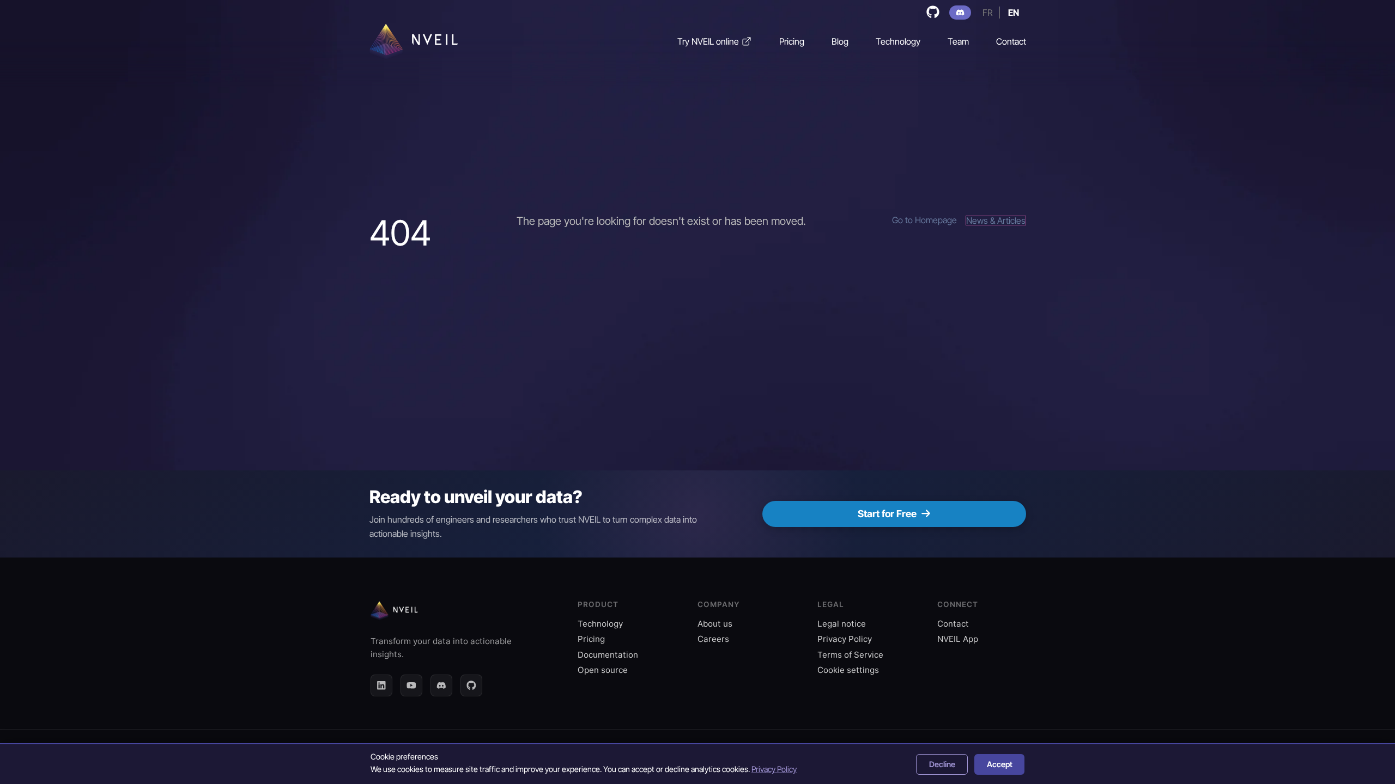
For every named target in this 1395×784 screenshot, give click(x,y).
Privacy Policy (844, 639)
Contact (953, 623)
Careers (713, 639)
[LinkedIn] (381, 685)
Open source (603, 670)
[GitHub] (471, 685)
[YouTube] (411, 685)
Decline (942, 764)
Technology (600, 623)
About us (715, 623)
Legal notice (841, 623)
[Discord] (441, 685)
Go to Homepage (924, 220)
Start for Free (887, 513)
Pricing (591, 639)
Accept (999, 764)
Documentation (608, 655)
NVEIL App (957, 639)
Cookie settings (848, 670)
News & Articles (996, 220)
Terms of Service (850, 655)
